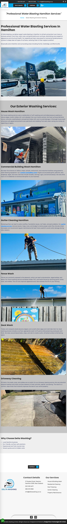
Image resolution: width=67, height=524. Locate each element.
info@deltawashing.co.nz (46, 1)
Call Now (32, 5)
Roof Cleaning (52, 487)
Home (22, 18)
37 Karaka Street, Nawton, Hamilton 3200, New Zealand (34, 482)
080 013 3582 (32, 1)
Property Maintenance (54, 492)
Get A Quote (19, 5)
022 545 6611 (21, 1)
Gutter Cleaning (53, 490)
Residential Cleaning (54, 484)
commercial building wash (28, 172)
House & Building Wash (55, 481)
